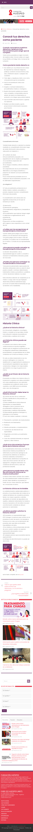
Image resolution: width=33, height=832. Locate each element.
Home (4, 29)
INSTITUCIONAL (5, 801)
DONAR (3, 807)
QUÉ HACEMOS (5, 803)
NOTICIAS (3, 820)
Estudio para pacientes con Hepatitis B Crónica (19, 747)
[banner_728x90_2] (16, 21)
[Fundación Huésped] (16, 13)
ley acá (21, 574)
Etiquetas (19, 720)
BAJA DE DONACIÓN (6, 811)
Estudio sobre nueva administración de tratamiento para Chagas (20, 725)
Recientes (5, 720)
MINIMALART (22, 826)
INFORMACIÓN (5, 815)
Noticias (9, 29)
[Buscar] (31, 7)
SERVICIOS (4, 813)
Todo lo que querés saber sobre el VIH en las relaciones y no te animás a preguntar (13, 586)
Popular (12, 720)
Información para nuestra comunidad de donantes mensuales (19, 733)
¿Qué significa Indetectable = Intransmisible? (19, 593)
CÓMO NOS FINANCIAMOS (8, 805)
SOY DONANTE (5, 809)
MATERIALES (4, 818)
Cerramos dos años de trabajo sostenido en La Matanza (20, 740)
